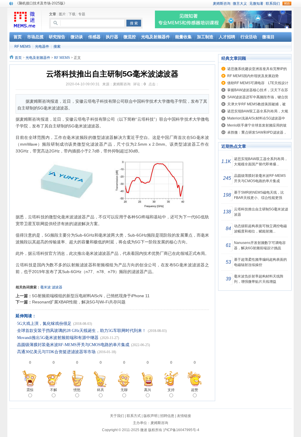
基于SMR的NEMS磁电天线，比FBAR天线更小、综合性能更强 (259, 195)
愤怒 (77, 390)
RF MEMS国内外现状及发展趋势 (253, 76)
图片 (62, 14)
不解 (53, 390)
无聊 (124, 390)
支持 (171, 390)
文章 (52, 14)
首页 (18, 58)
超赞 (194, 390)
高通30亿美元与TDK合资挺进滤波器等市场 (56, 352)
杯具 (100, 390)
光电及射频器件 (38, 58)
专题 (81, 14)
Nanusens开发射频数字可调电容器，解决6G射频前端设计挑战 (260, 245)
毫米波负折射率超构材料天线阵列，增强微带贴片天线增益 (258, 279)
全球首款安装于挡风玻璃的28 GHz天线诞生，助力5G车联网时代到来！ (81, 330)
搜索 (57, 46)
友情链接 (184, 416)
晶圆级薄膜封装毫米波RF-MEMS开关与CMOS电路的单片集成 (73, 345)
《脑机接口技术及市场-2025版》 (41, 3)
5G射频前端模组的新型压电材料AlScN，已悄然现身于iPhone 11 (91, 295)
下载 (72, 14)
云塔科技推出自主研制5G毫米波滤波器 (261, 212)
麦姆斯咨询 (159, 423)
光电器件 (42, 46)
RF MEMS (22, 46)
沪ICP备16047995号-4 (181, 430)
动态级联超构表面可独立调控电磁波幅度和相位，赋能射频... (260, 228)
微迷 (143, 430)
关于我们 (117, 416)
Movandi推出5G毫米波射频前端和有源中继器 (57, 337)
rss (287, 3)
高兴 (147, 390)
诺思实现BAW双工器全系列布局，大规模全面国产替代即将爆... (261, 161)
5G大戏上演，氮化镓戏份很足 (44, 323)
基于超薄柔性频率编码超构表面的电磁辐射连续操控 (260, 262)
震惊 (30, 390)
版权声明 (150, 416)
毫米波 (45, 287)
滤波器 (57, 287)
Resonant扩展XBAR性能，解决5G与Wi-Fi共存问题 (79, 302)
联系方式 (134, 416)
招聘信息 (167, 416)
